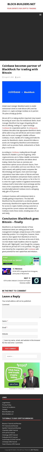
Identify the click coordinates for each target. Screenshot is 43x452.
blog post (33, 128)
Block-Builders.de (8, 412)
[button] (39, 14)
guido (19, 77)
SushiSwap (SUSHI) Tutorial (11, 439)
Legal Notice (6, 403)
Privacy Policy (6, 405)
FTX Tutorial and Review (10, 426)
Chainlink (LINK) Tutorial (10, 430)
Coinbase (5, 128)
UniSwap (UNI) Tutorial (9, 442)
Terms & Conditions (8, 407)
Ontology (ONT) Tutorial (10, 435)
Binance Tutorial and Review (11, 423)
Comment (5, 304)
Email (4, 327)
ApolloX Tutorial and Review (11, 428)
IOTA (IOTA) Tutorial (8, 433)
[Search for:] (21, 356)
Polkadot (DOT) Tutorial (10, 437)
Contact (4, 409)
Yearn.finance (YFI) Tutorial (11, 444)
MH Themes (34, 450)
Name (4, 321)
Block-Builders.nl (7, 414)
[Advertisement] (21, 39)
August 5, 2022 (9, 77)
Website (5, 334)
